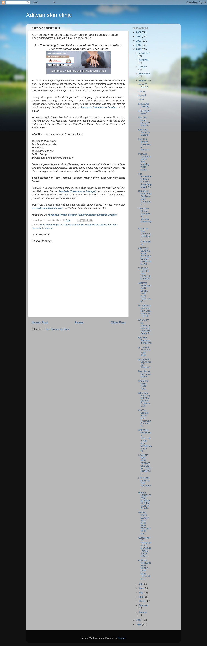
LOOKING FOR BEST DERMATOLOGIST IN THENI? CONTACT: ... (145, 464)
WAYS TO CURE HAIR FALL (143, 385)
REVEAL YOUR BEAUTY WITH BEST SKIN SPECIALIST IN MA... (144, 523)
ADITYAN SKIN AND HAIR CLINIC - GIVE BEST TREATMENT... (144, 292)
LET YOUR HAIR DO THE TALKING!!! (144, 483)
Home (79, 322)
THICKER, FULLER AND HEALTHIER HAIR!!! (144, 273)
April (141, 597)
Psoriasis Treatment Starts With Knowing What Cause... (144, 162)
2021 (139, 36)
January (143, 612)
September (144, 73)
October (143, 66)
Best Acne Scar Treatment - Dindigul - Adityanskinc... (144, 236)
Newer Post (40, 322)
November (144, 60)
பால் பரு (141, 91)
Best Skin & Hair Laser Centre (144, 374)
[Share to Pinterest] (91, 220)
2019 (139, 45)
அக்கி (141, 99)
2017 (139, 620)
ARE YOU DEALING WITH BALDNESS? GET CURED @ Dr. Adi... (144, 256)
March (142, 601)
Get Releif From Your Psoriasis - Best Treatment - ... (144, 197)
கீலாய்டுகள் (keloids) (143, 105)
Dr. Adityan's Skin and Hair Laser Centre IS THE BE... (144, 310)
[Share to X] (85, 220)
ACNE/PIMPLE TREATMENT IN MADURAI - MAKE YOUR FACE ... (144, 547)
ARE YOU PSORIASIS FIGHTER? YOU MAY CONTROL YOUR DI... (145, 440)
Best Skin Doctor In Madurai (144, 132)
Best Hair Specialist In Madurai (145, 340)
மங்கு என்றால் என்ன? (144, 111)
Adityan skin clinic (49, 15)
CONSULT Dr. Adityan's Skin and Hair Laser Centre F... (144, 327)
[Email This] (79, 220)
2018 (139, 49)
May (141, 592)
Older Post (118, 322)
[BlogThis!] (82, 220)
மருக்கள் (142, 95)
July (141, 584)
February (143, 605)
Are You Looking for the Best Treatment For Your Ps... (144, 418)
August (143, 80)
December (144, 53)
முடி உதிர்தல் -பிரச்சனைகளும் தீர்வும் (144, 351)
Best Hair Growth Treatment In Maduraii (144, 144)
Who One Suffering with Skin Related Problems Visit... (144, 399)
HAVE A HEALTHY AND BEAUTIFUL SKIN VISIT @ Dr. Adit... (144, 500)
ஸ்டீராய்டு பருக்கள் (143, 85)
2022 (139, 32)
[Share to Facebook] (88, 220)
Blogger (122, 638)
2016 (139, 624)
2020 (139, 41)
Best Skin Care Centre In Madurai (144, 121)
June (141, 588)
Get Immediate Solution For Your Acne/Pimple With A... (145, 180)
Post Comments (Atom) (58, 329)
